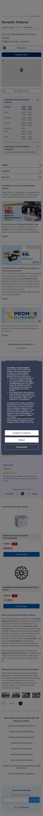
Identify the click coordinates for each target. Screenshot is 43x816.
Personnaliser (21, 447)
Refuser (21, 440)
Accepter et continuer (22, 433)
